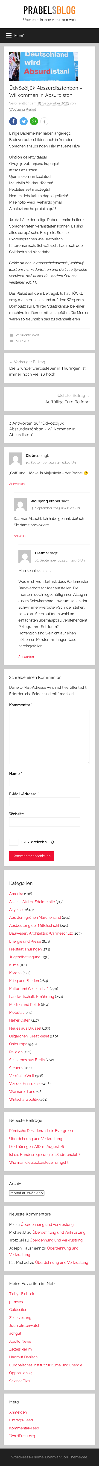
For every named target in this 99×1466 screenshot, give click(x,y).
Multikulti (23, 341)
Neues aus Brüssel (25, 1028)
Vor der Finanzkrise (25, 1083)
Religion (16, 1052)
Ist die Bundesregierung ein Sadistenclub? (44, 1154)
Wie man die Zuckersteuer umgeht (38, 1162)
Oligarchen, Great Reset (29, 1036)
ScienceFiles (19, 1381)
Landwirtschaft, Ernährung (31, 996)
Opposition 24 (20, 1373)
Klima (14, 965)
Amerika (16, 894)
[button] (13, 121)
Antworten (17, 484)
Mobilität (16, 1012)
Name (15, 774)
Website (16, 814)
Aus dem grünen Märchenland (35, 917)
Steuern (16, 1068)
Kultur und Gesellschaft (29, 989)
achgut (15, 1333)
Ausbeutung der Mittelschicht (34, 925)
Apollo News (20, 1341)
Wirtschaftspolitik (23, 1099)
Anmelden (18, 1412)
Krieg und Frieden (24, 981)
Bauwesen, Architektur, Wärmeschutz (41, 933)
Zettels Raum (20, 1349)
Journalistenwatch (24, 1325)
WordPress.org (22, 1436)
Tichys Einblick (21, 1294)
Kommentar (20, 705)
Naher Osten (19, 1020)
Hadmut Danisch (23, 1357)
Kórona (15, 973)
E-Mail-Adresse (24, 794)
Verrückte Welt (27, 335)
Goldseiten (18, 1310)
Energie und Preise (25, 941)
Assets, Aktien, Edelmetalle (32, 902)
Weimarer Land (22, 1091)
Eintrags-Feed (21, 1420)
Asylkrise (16, 909)
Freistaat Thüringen (25, 949)
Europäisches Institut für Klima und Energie (45, 1365)
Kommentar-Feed (24, 1428)
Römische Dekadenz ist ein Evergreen (41, 1131)
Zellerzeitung (20, 1318)
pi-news (16, 1302)
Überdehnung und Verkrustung (35, 1139)
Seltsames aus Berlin (27, 1060)
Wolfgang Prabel (22, 109)
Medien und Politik (24, 1004)
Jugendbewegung (25, 957)
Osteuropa (18, 1044)
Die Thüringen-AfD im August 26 (36, 1146)
